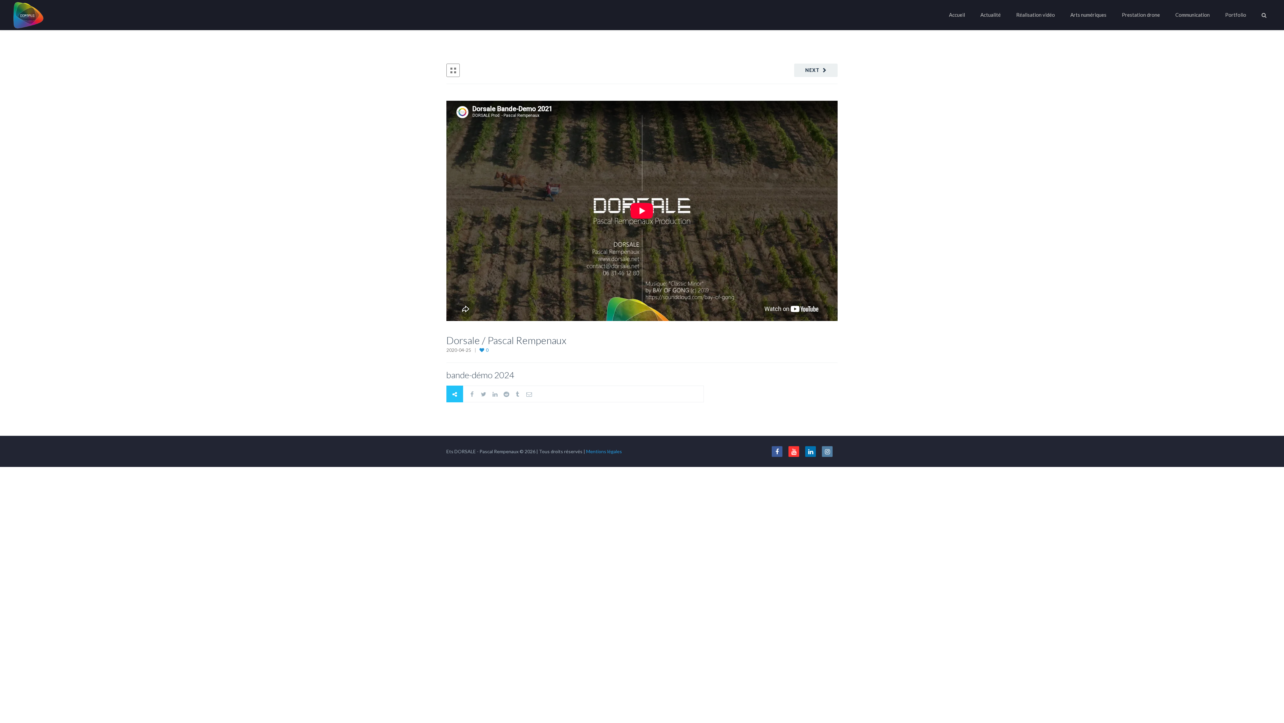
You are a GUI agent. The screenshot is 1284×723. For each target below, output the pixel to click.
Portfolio (1235, 15)
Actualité (990, 15)
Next (812, 70)
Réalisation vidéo (1035, 15)
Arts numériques (1088, 15)
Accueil (957, 15)
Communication (1192, 15)
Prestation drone (1141, 15)
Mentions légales (604, 451)
